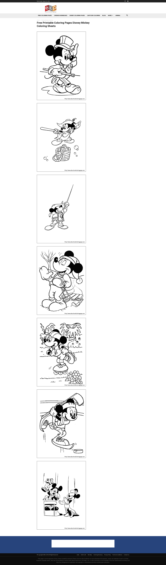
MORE (110, 15)
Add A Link (83, 555)
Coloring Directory (98, 555)
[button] (127, 15)
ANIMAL (118, 15)
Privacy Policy (107, 555)
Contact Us (126, 555)
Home (38, 20)
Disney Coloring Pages (77, 15)
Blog (104, 15)
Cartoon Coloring (93, 15)
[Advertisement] (97, 9)
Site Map (90, 555)
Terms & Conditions (117, 555)
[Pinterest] (125, 1)
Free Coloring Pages (45, 15)
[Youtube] (128, 1)
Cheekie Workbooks (60, 15)
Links (78, 555)
